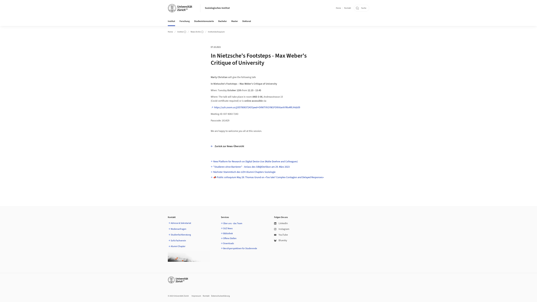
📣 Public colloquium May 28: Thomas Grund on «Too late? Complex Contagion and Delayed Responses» (268, 177)
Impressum (196, 296)
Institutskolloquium (216, 31)
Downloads (228, 243)
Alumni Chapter (178, 246)
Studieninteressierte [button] (204, 21)
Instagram (284, 229)
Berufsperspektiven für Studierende (240, 248)
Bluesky (283, 240)
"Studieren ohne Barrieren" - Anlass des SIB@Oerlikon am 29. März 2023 (251, 167)
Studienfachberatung (181, 234)
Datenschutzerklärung (220, 296)
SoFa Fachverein (178, 240)
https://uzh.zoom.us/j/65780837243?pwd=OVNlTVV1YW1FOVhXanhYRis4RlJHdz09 (257, 107)
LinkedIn (283, 223)
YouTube (283, 235)
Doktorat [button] (246, 21)
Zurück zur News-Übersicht (229, 146)
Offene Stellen (229, 238)
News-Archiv (196, 31)
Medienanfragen (178, 229)
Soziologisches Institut (217, 8)
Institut (180, 31)
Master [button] (234, 21)
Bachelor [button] (222, 21)
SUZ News (228, 228)
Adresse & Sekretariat (181, 223)
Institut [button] (171, 21)
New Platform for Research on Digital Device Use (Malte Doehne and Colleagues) (255, 161)
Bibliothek (228, 233)
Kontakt (347, 8)
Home (338, 8)
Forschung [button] (185, 21)
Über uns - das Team (232, 223)
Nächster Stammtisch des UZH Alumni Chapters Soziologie (244, 172)
